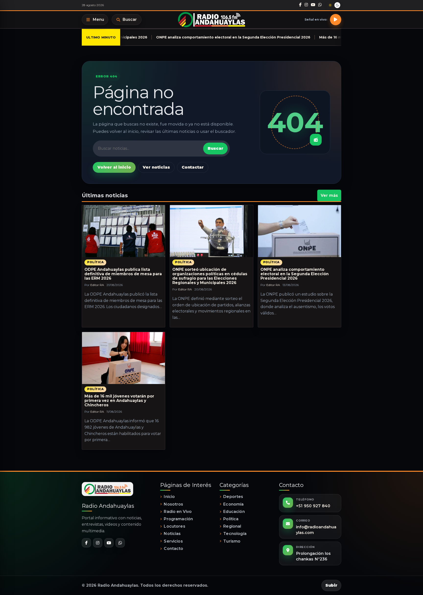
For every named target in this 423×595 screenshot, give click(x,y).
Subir (331, 585)
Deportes (233, 496)
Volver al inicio (114, 167)
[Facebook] (300, 5)
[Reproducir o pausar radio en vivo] (335, 19)
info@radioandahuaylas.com (316, 529)
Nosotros (173, 504)
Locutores (174, 526)
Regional (232, 526)
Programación (178, 519)
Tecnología (235, 533)
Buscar (130, 19)
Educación (234, 511)
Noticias (172, 533)
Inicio (169, 496)
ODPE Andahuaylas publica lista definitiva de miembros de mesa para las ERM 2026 (123, 274)
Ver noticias (156, 167)
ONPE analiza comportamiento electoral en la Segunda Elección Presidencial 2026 (294, 274)
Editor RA (97, 285)
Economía (233, 504)
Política (95, 262)
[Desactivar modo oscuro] (333, 5)
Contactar (193, 167)
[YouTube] (313, 5)
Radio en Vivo (178, 511)
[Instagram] (306, 5)
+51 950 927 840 (313, 505)
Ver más (329, 195)
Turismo (231, 541)
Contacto (173, 548)
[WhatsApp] (320, 5)
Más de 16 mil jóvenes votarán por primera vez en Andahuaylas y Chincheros (119, 400)
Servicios (173, 541)
